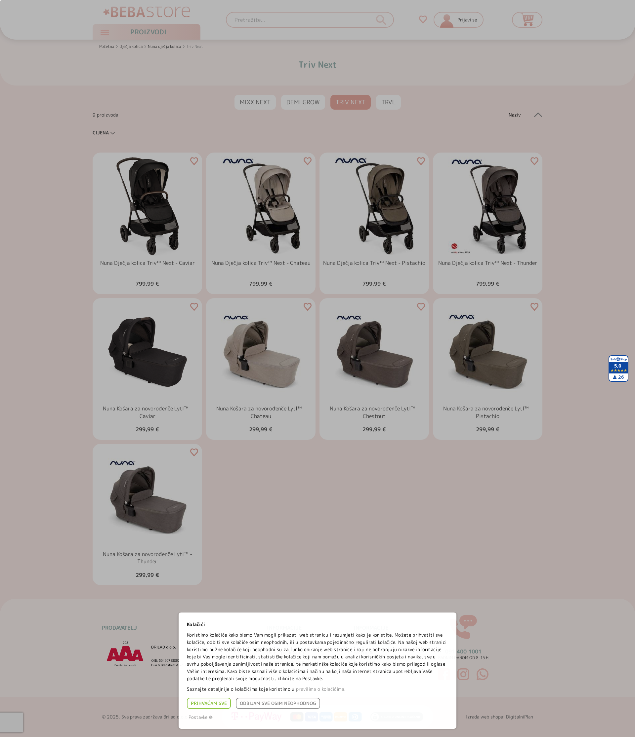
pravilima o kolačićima (320, 689)
